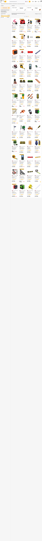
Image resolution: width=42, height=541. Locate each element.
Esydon (32, 190)
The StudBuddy (32, 146)
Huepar (17, 146)
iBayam (17, 25)
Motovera (40, 25)
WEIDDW (17, 175)
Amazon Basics (17, 40)
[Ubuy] (5, 1)
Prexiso (32, 25)
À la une (39, 13)
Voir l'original (26, 16)
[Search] (29, 1)
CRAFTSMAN (25, 25)
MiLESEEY (32, 115)
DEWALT (25, 70)
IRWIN (40, 146)
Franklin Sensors (40, 40)
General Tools (32, 40)
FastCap (40, 70)
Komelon (40, 175)
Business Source (40, 190)
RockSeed (32, 70)
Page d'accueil (3, 3)
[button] (33, 1)
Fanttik (40, 115)
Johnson (25, 175)
